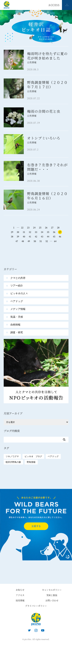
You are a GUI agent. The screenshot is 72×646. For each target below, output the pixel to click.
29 (12, 232)
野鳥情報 (31, 462)
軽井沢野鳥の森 (13, 462)
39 (18, 236)
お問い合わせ (51, 600)
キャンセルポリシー (52, 589)
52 (47, 241)
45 (54, 236)
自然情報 (15, 324)
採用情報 (20, 600)
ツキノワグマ (12, 456)
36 (54, 232)
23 (28, 227)
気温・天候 (16, 316)
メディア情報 (17, 309)
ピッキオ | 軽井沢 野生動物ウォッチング (7, 5)
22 (22, 227)
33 (36, 232)
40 (24, 236)
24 (34, 227)
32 (30, 232)
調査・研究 (16, 332)
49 (29, 241)
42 (36, 236)
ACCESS (53, 5)
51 (41, 241)
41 (30, 236)
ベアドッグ (16, 301)
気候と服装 (51, 595)
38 (12, 236)
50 (35, 241)
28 (58, 227)
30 (18, 232)
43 (42, 236)
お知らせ (20, 589)
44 (48, 236)
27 (52, 227)
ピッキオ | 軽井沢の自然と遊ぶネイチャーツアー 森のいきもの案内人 (36, 619)
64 (55, 241)
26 (46, 227)
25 (40, 227)
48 (23, 241)
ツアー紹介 (16, 285)
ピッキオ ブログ (33, 456)
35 (48, 232)
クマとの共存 (17, 277)
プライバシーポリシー (36, 605)
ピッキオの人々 (19, 293)
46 (60, 236)
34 (42, 232)
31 (24, 232)
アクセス (20, 595)
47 (17, 241)
